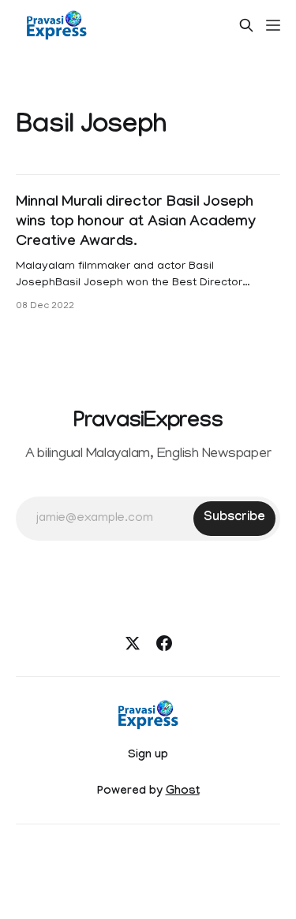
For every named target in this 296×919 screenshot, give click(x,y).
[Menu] (273, 25)
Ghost (183, 792)
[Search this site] (246, 25)
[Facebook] (164, 643)
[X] (133, 643)
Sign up (148, 756)
